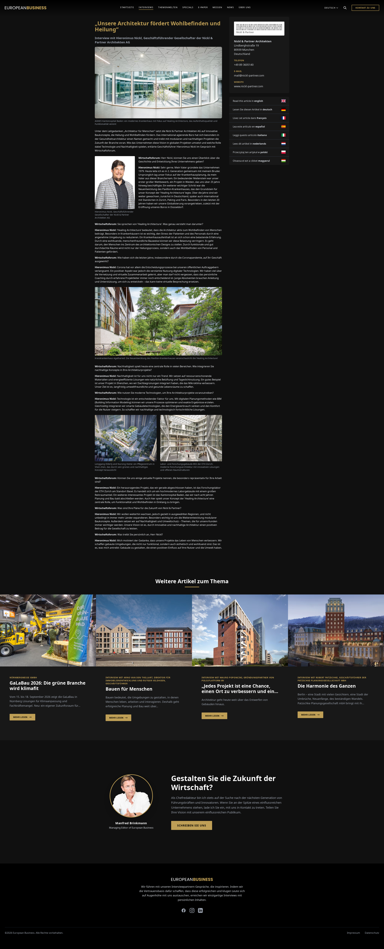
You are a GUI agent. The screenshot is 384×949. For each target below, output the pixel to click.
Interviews (146, 7)
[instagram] (192, 910)
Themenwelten (168, 7)
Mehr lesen (20, 717)
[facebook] (183, 910)
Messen (217, 7)
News (230, 7)
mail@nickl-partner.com (249, 75)
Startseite (127, 7)
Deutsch (329, 7)
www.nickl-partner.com (248, 86)
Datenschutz (372, 932)
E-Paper (203, 7)
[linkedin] (200, 910)
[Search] (345, 8)
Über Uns (245, 7)
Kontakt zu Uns (365, 7)
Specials (187, 7)
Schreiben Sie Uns (191, 825)
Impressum (353, 932)
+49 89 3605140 (244, 64)
